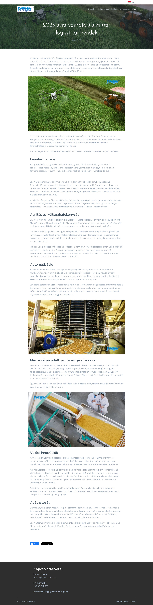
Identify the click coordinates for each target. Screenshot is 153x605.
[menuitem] (92, 9)
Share (36, 544)
